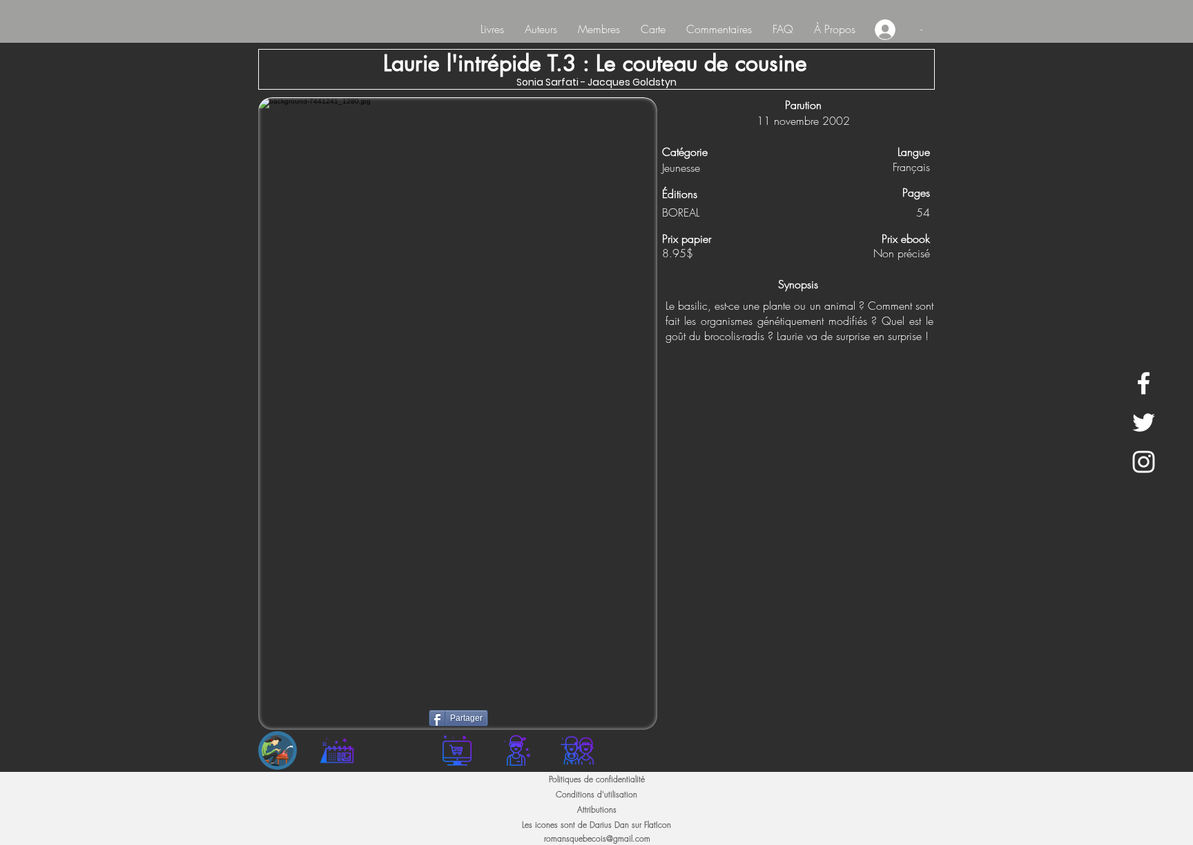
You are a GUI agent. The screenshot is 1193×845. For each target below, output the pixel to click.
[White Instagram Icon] (1143, 462)
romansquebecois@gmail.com (597, 838)
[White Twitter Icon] (1143, 422)
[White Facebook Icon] (1143, 383)
